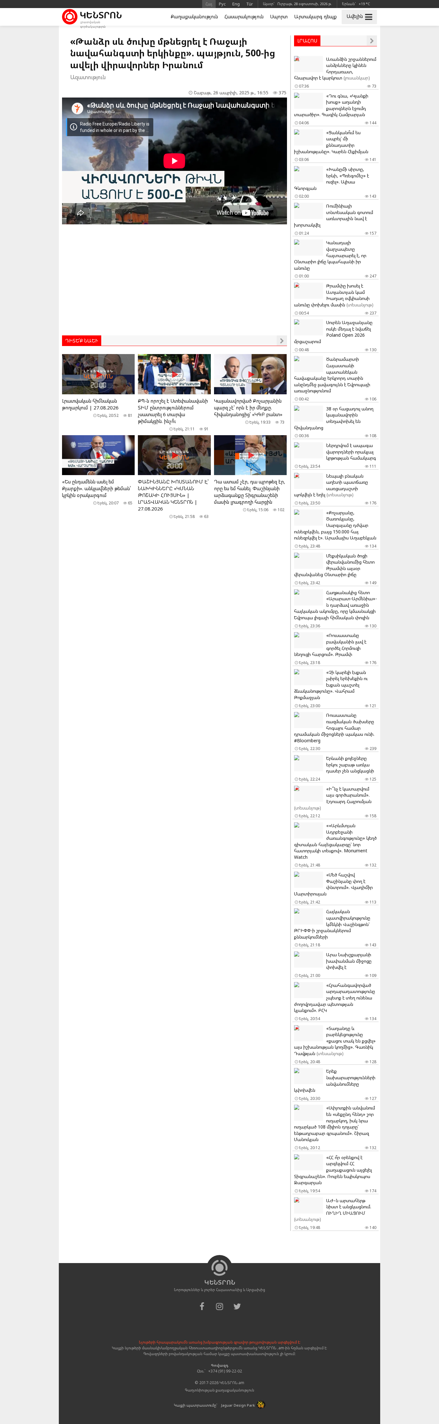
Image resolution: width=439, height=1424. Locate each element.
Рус (222, 4)
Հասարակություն (244, 16)
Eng (236, 4)
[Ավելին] (282, 340)
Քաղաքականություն (194, 16)
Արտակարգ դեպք (315, 16)
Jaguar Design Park (238, 1405)
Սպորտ (279, 16)
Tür (249, 4)
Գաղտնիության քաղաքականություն (219, 1390)
